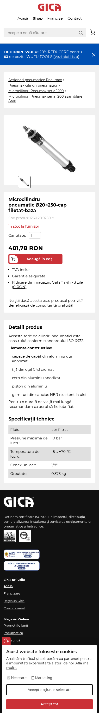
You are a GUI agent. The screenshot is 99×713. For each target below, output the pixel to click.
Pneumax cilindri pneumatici (32, 85)
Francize (55, 18)
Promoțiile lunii (16, 625)
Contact (75, 18)
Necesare (18, 678)
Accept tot (49, 704)
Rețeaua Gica (14, 601)
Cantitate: (17, 235)
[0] (24, 182)
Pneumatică (13, 633)
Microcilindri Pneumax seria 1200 (36, 91)
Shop (38, 18)
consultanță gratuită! (54, 305)
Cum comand (14, 608)
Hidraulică (12, 640)
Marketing (43, 678)
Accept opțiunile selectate (49, 690)
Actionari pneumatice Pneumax (35, 80)
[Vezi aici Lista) (66, 56)
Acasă (23, 18)
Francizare (12, 593)
